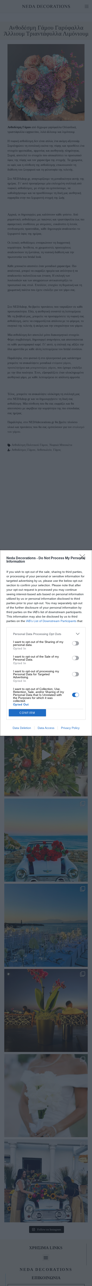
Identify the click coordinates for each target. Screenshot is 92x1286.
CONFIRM (27, 712)
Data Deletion (22, 728)
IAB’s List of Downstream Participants (51, 621)
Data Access (46, 728)
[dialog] (46, 643)
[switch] (75, 643)
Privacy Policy (70, 728)
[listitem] (46, 634)
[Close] (84, 558)
